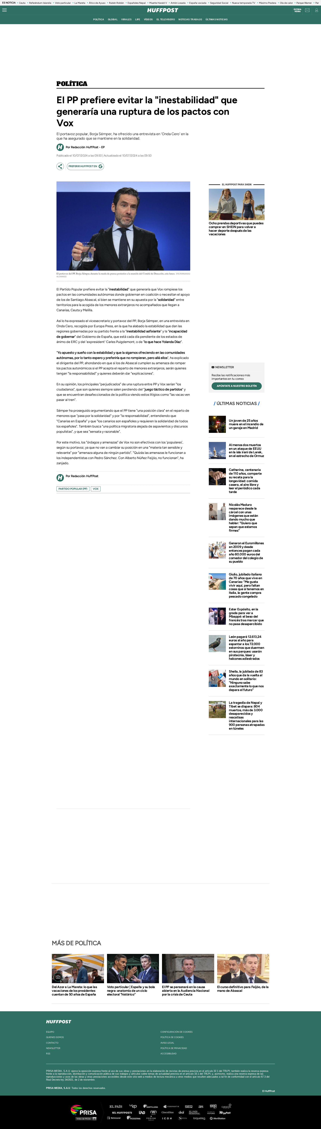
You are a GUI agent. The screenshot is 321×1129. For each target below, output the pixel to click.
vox (95, 488)
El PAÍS (118, 1106)
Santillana (153, 1106)
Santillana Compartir (173, 1106)
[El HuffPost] (162, 10)
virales (126, 19)
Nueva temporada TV (243, 2)
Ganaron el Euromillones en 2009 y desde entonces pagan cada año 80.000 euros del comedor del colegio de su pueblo (246, 552)
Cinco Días (168, 1112)
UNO (143, 1112)
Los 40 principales (136, 1106)
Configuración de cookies (176, 1032)
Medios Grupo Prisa (85, 1118)
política (98, 19)
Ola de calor (286, 2)
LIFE (137, 19)
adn (213, 1106)
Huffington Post (123, 1112)
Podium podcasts (152, 1117)
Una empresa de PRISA (85, 1109)
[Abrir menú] (4, 10)
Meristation (218, 1117)
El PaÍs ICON (168, 1117)
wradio (154, 1112)
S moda (184, 1117)
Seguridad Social (219, 2)
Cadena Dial (182, 1112)
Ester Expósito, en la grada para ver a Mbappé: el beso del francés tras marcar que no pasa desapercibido (246, 616)
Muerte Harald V (158, 2)
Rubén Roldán (116, 2)
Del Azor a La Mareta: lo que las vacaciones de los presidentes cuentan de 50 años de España (74, 990)
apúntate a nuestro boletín (237, 386)
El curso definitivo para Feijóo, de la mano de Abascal (243, 989)
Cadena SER (188, 1106)
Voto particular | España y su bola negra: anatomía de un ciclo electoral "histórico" (131, 990)
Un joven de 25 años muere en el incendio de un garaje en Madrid (246, 424)
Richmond (115, 1117)
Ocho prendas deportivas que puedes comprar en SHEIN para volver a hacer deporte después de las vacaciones (236, 228)
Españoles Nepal (137, 2)
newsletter (53, 1048)
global (113, 19)
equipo (50, 1032)
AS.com (201, 1106)
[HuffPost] (58, 1021)
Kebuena (223, 1112)
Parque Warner (304, 2)
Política (71, 84)
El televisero (166, 19)
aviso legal (167, 1043)
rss (48, 1053)
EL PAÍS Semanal (196, 1112)
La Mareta (79, 2)
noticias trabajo (190, 19)
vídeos (148, 19)
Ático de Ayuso (97, 2)
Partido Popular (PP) (73, 488)
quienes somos (55, 1037)
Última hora (297, 10)
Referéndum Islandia (40, 2)
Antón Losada (178, 2)
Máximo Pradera (267, 2)
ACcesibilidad (168, 1053)
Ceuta (22, 2)
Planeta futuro (210, 1112)
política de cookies (172, 1037)
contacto (52, 1043)
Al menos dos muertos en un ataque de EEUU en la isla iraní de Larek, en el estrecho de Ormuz (246, 450)
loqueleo (200, 1117)
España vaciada (197, 2)
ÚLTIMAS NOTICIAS (217, 19)
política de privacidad (173, 1048)
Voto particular (63, 2)
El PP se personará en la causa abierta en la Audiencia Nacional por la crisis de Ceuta (185, 990)
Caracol (226, 1106)
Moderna (134, 1117)
